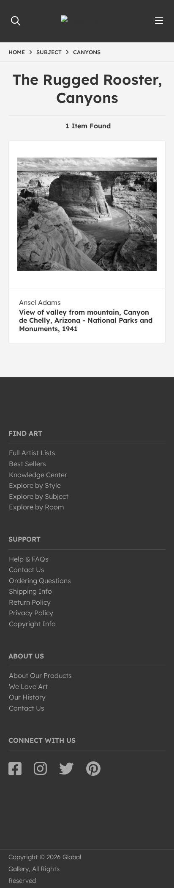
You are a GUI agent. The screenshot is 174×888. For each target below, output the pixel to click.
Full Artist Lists (32, 452)
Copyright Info (32, 624)
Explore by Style (35, 485)
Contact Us (26, 569)
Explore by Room (36, 507)
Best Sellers (27, 463)
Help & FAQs (29, 559)
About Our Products (40, 675)
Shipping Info (30, 591)
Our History (27, 697)
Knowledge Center (38, 474)
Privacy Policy (31, 613)
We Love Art (28, 686)
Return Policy (30, 602)
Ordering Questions (40, 580)
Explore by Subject (38, 496)
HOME (16, 52)
